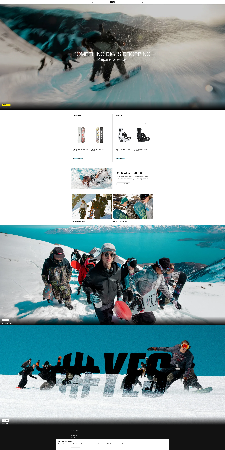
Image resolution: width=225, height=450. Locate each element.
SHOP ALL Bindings (120, 158)
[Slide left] (74, 155)
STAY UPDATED (6, 104)
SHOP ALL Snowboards (78, 158)
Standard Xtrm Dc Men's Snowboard (80, 149)
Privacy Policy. (122, 443)
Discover (5, 320)
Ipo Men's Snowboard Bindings (140, 149)
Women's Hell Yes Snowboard (97, 149)
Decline (148, 447)
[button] (75, 2)
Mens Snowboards (78, 221)
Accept (111, 447)
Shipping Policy (75, 430)
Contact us (74, 435)
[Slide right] (76, 155)
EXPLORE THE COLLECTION (123, 183)
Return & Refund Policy (77, 433)
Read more (5, 420)
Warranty (73, 437)
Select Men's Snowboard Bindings (123, 149)
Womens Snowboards (120, 221)
